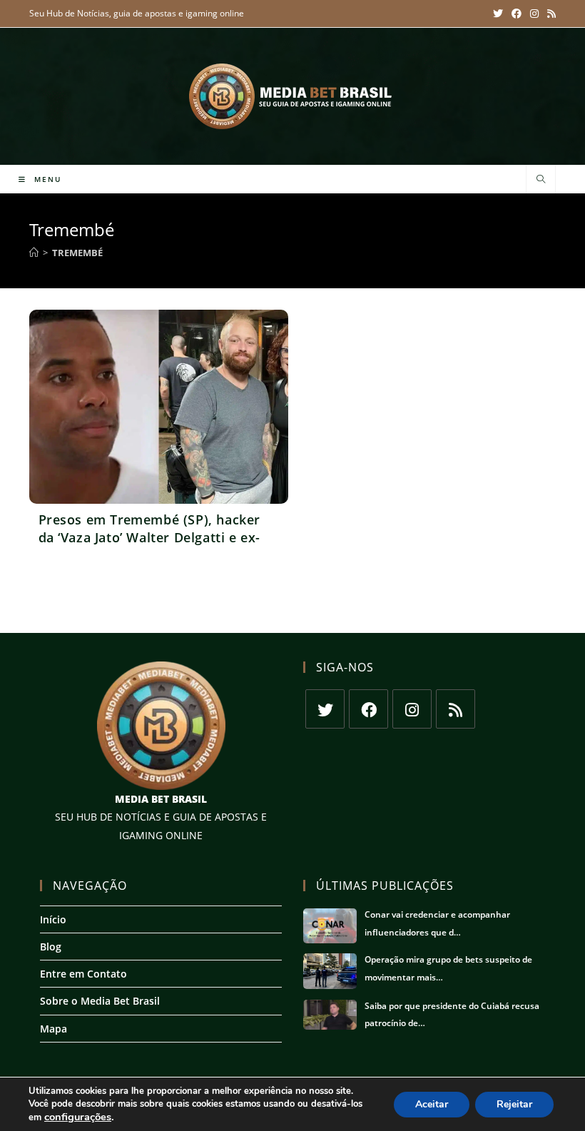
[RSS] (455, 709)
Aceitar (431, 1104)
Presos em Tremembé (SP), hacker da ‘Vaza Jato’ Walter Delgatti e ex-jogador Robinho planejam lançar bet (150, 546)
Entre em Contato (83, 973)
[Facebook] (368, 709)
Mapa (53, 1028)
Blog (50, 946)
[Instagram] (412, 709)
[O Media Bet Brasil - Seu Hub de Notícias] (292, 96)
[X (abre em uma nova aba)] (498, 13)
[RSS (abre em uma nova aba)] (549, 13)
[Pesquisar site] (541, 180)
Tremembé (77, 252)
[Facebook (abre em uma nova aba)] (516, 13)
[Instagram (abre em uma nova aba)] (534, 13)
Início (53, 919)
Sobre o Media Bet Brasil (100, 1001)
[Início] (34, 252)
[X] (325, 709)
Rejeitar (514, 1104)
